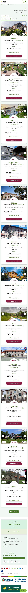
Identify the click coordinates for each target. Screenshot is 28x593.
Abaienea (14, 364)
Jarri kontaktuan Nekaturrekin (14, 558)
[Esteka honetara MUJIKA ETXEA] (14, 153)
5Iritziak (4, 442)
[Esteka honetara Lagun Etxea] (14, 396)
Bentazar (14, 486)
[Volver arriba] (25, 573)
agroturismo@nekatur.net (9, 555)
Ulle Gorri (14, 121)
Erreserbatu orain (14, 56)
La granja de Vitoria (14, 79)
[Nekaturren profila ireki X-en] (11, 561)
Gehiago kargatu (14, 511)
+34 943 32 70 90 (8, 553)
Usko (14, 324)
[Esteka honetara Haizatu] (14, 193)
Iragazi (4, 16)
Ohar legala (9, 573)
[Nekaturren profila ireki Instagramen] (4, 561)
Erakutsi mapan (18, 40)
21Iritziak (4, 237)
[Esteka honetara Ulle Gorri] (14, 111)
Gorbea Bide (14, 39)
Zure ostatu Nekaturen (14, 524)
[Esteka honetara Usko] (14, 314)
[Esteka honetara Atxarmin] (14, 436)
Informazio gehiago (14, 52)
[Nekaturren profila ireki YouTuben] (15, 561)
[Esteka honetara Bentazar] (14, 476)
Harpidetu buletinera (14, 521)
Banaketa (14, 46)
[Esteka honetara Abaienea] (14, 354)
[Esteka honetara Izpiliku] (14, 232)
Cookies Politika (16, 573)
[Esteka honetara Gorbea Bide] (14, 28)
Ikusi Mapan (5, 19)
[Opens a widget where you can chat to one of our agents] (23, 590)
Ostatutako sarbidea (15, 531)
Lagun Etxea (14, 406)
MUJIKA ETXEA (14, 163)
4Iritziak (4, 482)
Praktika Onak (14, 527)
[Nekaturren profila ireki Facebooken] (8, 561)
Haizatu (14, 203)
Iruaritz (14, 284)
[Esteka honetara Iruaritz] (14, 274)
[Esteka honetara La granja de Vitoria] (14, 69)
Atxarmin (14, 446)
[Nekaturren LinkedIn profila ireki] (19, 561)
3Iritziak (4, 402)
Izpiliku (14, 242)
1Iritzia (3, 74)
